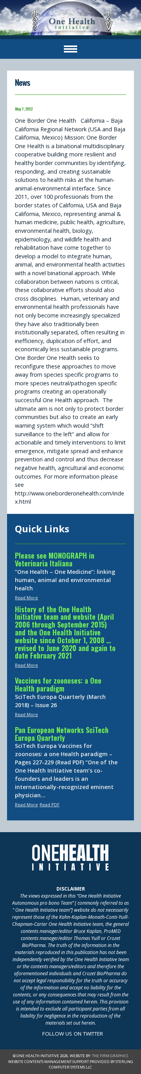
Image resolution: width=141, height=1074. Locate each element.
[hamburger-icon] (70, 49)
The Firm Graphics (110, 1055)
